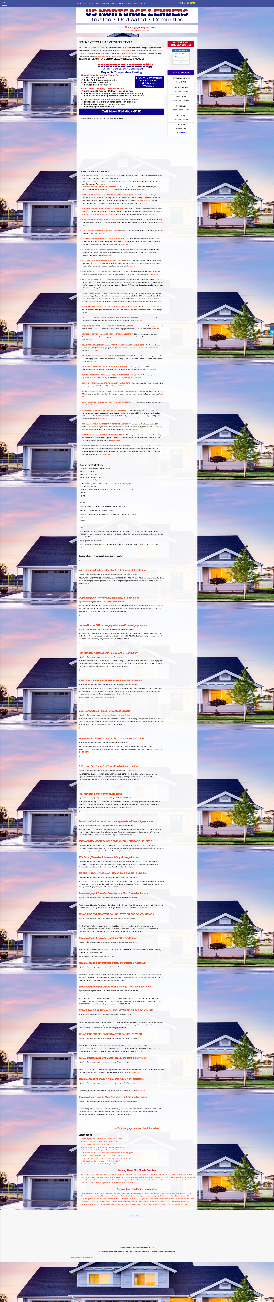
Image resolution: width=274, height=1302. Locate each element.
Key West (171, 1196)
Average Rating (181, 53)
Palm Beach (137, 1180)
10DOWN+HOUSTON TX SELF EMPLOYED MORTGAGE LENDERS (115, 841)
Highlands (111, 1177)
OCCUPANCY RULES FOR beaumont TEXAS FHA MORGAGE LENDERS (106, 402)
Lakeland (84, 1199)
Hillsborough (120, 1177)
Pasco (143, 1180)
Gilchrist (185, 1174)
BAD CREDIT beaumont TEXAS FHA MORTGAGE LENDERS (102, 208)
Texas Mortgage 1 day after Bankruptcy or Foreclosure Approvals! (112, 963)
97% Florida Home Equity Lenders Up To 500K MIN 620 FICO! (102, 1161)
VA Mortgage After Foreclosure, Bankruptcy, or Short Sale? (109, 597)
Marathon (99, 1199)
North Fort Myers (139, 1199)
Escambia (161, 1174)
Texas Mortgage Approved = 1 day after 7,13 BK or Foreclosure (111, 1079)
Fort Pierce (97, 1196)
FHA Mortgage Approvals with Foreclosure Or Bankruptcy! (108, 653)
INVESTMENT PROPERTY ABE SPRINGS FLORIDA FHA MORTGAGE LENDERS (109, 307)
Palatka (88, 1201)
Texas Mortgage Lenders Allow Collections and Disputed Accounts (113, 1097)
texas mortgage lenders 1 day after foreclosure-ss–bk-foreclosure (112, 570)
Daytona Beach (154, 1193)
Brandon (116, 1193)
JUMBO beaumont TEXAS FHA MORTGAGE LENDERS (100, 271)
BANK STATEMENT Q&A (103, 3)
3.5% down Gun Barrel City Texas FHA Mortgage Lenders (108, 766)
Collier (135, 1174)
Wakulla (118, 1183)
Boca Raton (90, 1193)
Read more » (144, 203)
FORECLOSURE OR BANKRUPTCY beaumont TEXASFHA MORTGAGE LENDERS (110, 318)
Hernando (104, 1177)
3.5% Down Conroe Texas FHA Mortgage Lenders (104, 711)
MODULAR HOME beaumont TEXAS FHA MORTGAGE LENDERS (104, 293)
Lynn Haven (91, 1199)
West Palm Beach (173, 1204)
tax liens (93, 214)
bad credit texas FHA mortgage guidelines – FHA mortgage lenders (113, 625)
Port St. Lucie (148, 1201)
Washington (131, 1183)
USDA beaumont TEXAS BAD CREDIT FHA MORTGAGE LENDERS (105, 424)
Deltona (188, 1193)
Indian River (134, 1177)
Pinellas (148, 1180)
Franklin (173, 1174)
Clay (130, 1174)
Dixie (151, 1174)
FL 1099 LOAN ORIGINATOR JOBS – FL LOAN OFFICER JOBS (102, 1155)
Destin (83, 1196)
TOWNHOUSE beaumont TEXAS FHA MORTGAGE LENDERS (103, 238)
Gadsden (179, 1174)
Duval (155, 1174)
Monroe (96, 1180)
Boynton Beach (100, 1193)
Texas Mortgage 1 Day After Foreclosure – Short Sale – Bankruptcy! (113, 893)
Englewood (89, 1196)
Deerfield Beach (165, 1193)
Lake (159, 1177)
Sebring (186, 1201)
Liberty (174, 1177)
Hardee (92, 1177)
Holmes (127, 1177)
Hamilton (87, 1177)
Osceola (130, 1180)
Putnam (157, 1180)
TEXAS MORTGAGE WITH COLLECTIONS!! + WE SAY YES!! (111, 738)
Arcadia (83, 1193)
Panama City (119, 1201)
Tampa (117, 1204)
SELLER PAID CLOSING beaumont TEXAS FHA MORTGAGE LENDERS (106, 391)
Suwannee (97, 1183)
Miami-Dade (90, 1180)
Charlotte (121, 1174)
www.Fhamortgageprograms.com (137, 27)
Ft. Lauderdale (106, 1196)
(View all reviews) (181, 59)
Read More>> (146, 189)
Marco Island (107, 1199)
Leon (166, 1177)
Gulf (82, 1177)
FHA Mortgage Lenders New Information (138, 1128)
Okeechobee (116, 1180)
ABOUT (85, 3)
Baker (89, 1174)
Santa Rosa (165, 1180)
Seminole (179, 1180)
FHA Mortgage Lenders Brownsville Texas (100, 793)
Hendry (98, 1177)
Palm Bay (95, 1201)
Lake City (186, 1196)
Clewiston (130, 1193)
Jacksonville (164, 1196)
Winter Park (183, 1204)
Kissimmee (179, 1196)
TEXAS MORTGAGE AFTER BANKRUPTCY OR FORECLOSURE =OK (116, 914)
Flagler (167, 1174)
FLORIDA (121, 3)
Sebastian (180, 1201)
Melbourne (115, 1199)
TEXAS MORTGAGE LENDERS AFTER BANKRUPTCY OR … (112, 1034)
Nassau (102, 1180)
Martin (83, 1180)
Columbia (141, 1174)
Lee (163, 1177)
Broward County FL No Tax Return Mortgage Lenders (99, 1164)
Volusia (113, 1183)
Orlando (180, 1199)
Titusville (132, 1204)
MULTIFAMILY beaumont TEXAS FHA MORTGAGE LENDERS (103, 260)
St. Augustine (91, 1204)
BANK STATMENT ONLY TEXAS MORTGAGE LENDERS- (101, 175)
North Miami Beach (152, 1199)
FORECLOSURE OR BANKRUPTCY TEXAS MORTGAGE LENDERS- (105, 181)
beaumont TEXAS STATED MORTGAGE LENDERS (99, 187)
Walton (124, 1183)
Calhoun (115, 1174)
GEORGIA (128, 3)
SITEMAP (114, 3)
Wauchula (152, 1204)
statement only (119, 56)
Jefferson (148, 1177)
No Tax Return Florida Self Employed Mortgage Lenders (100, 1150)
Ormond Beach (188, 1199)
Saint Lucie (84, 1183)
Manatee (187, 1177)
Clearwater (138, 1193)
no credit (147, 200)
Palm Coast (111, 1201)
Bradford (97, 1174)
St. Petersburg (102, 1204)
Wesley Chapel (161, 1204)
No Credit (101, 48)
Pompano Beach (137, 1201)
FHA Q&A (91, 3)
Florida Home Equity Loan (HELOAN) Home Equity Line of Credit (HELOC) (106, 1158)
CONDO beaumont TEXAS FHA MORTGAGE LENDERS (101, 230)
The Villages (125, 1204)
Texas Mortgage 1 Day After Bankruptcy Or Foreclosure (107, 938)
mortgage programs (101, 56)
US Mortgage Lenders (87, 1257)
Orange (124, 1180)
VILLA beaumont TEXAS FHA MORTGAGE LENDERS (100, 249)
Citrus (127, 1174)
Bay (92, 1174)
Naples (161, 1199)
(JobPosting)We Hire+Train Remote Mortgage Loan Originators (102, 1147)
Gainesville (134, 1196)
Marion (192, 1177)
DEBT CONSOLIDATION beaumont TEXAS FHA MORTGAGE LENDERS (106, 334)
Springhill (84, 1204)
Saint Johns (186, 1180)
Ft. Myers (115, 1196)
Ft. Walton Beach (124, 1196)
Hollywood (141, 1196)
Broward (109, 1174)
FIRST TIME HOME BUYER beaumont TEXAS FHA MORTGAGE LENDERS (107, 195)
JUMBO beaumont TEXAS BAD (92, 435)
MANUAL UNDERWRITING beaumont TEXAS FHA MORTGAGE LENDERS (107, 356)
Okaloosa (108, 1180)
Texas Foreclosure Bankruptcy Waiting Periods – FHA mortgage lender (115, 986)
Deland (173, 1193)
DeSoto (146, 1174)
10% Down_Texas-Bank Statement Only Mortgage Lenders (109, 857)
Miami (122, 1199)
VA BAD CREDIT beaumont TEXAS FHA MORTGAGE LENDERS (103, 410)
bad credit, (140, 200)
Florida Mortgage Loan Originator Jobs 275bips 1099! (99, 1141)
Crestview (145, 1193)
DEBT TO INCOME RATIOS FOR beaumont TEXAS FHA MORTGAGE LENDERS (109, 375)
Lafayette (154, 1177)
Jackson (141, 1177)
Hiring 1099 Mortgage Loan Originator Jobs (95, 1144)
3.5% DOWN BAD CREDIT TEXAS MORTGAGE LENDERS (110, 680)
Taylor (104, 1183)
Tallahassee (111, 1204)
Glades (190, 1174)
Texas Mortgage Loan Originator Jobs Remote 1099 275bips (101, 1139)
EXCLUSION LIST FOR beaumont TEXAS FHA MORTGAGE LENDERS (106, 383)
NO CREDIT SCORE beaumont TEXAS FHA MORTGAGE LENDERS (105, 219)
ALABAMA (136, 3)
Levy (170, 1177)
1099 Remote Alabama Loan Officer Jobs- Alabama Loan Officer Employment (107, 1153)
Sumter (91, 1183)
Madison (180, 1177)
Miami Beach (128, 1199)
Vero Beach (145, 1204)
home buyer (125, 50)
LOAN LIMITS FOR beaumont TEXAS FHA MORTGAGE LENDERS (104, 367)
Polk (153, 1180)
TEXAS (143, 3)
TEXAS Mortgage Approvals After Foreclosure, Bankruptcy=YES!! (112, 1058)
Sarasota (172, 1180)
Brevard (103, 1174)
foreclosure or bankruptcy (105, 416)
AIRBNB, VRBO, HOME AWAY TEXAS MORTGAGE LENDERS (112, 873)
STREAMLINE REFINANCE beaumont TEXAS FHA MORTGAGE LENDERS (107, 326)
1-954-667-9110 (191, 3)
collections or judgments (108, 214)
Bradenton (108, 1193)
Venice (138, 1204)
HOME (79, 3)
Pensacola (127, 1201)
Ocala (166, 1199)
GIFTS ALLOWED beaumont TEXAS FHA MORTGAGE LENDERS (104, 279)
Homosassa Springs (152, 1196)
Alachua (83, 1174)
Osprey (83, 1201)
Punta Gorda (157, 1201)
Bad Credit (92, 48)
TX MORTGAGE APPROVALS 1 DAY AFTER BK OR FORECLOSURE (116, 1010)
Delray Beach (180, 1193)
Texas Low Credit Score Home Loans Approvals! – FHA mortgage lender (116, 821)
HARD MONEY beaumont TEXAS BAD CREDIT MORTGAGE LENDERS (106, 446)
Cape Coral (123, 1193)
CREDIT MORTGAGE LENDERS (114, 435)
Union (108, 1183)
